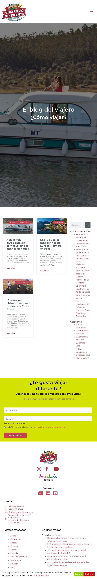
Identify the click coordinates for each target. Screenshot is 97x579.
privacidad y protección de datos (51, 427)
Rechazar (89, 574)
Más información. (41, 575)
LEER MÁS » (11, 268)
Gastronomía (82, 331)
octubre (14, 564)
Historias (80, 334)
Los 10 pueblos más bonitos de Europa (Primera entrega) (50, 244)
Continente (15, 539)
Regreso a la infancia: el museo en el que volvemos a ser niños (82, 240)
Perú (12, 567)
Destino (14, 543)
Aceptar (78, 574)
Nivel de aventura (18, 557)
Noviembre (15, 560)
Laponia (14, 553)
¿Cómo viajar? (82, 358)
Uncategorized (83, 355)
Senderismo (81, 352)
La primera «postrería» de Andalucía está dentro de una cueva (83, 292)
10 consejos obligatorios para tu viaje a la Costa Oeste (18, 305)
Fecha (13, 550)
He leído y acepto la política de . (36, 427)
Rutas (79, 349)
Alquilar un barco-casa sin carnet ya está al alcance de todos (18, 244)
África (13, 536)
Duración (14, 546)
